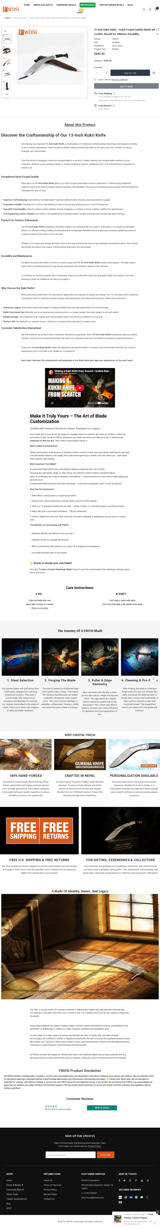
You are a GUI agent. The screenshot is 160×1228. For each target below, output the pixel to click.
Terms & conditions (120, 80)
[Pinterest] (137, 1180)
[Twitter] (125, 1180)
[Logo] (11, 9)
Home (7, 18)
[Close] (158, 1212)
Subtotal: (98, 61)
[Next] (7, 94)
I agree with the (104, 80)
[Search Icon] (144, 9)
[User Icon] (150, 9)
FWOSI (115, 39)
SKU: (96, 42)
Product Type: (100, 49)
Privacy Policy (94, 1146)
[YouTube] (143, 1180)
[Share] (155, 73)
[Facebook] (121, 1180)
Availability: (99, 46)
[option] (50, 62)
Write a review (102, 1108)
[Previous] (5, 31)
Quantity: (98, 67)
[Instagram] (131, 1180)
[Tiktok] (149, 1180)
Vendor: (97, 39)
